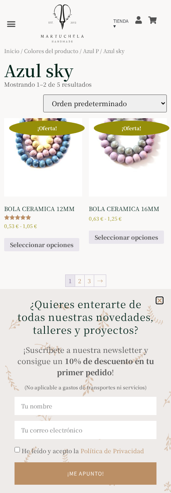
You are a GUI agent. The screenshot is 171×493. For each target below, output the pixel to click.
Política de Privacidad (112, 451)
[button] (159, 300)
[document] (85, 246)
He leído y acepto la (83, 451)
